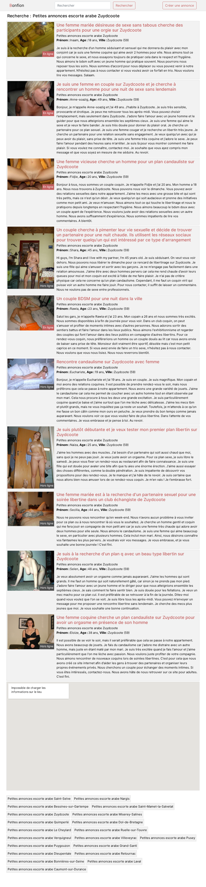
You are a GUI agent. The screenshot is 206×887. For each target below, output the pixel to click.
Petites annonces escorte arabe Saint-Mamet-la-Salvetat (132, 806)
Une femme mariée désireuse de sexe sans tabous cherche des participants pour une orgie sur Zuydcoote (120, 28)
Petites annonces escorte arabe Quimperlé (38, 822)
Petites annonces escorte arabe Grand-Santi (105, 846)
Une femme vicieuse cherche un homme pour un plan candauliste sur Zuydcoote (125, 164)
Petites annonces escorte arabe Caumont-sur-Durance (47, 869)
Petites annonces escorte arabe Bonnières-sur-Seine (46, 861)
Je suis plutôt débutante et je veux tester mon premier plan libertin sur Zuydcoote (127, 432)
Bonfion (16, 5)
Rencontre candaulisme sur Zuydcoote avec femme (108, 361)
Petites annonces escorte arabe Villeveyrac (106, 838)
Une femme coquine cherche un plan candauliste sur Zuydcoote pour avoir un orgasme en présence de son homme (126, 620)
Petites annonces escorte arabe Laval (114, 861)
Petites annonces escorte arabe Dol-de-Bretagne (107, 822)
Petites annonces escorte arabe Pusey (167, 838)
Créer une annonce (179, 5)
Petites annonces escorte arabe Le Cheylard (39, 830)
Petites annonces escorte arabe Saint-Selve (39, 799)
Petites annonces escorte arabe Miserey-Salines (107, 814)
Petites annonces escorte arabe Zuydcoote (38, 814)
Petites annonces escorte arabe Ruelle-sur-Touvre (110, 830)
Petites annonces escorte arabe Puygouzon (39, 846)
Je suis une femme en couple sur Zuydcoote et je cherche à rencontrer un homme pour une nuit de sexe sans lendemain (116, 87)
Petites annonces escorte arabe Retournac (105, 853)
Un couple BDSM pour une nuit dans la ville (99, 298)
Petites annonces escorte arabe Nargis (102, 799)
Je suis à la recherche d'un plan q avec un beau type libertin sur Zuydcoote (120, 556)
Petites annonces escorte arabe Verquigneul (39, 838)
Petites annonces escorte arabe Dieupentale (39, 853)
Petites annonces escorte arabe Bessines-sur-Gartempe (48, 806)
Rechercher (124, 5)
